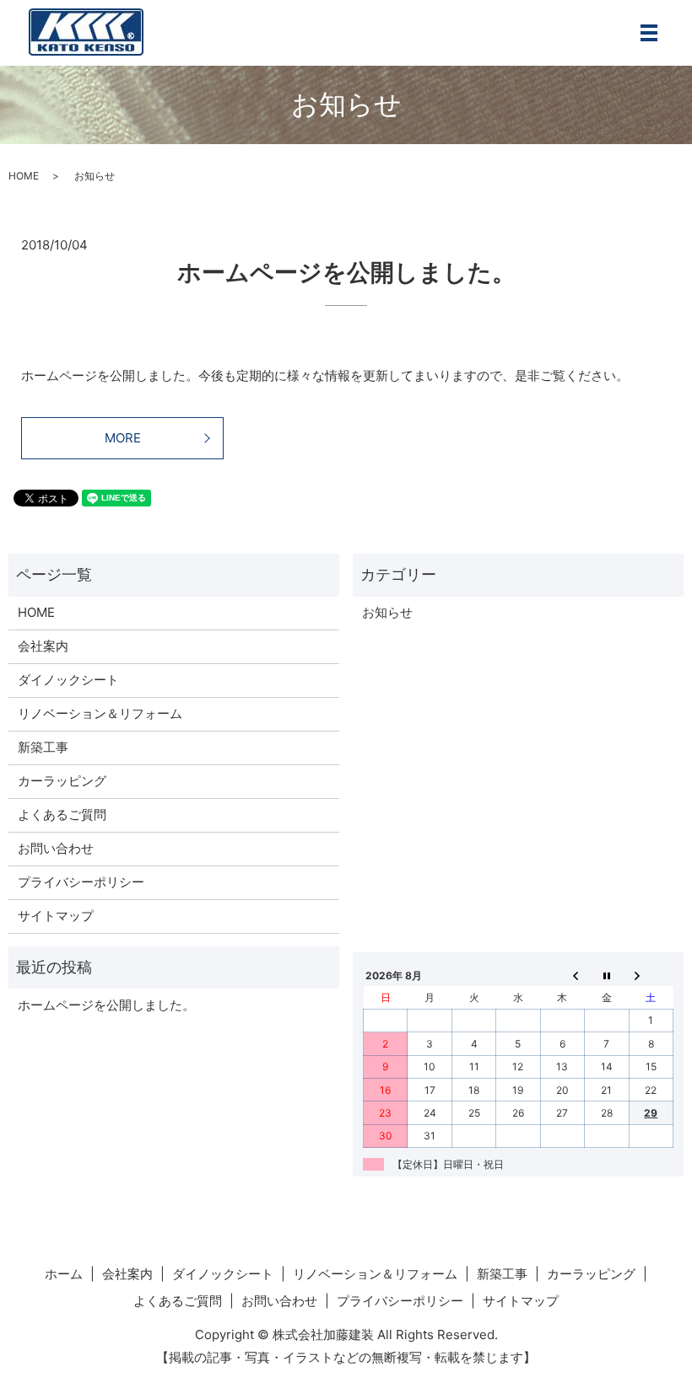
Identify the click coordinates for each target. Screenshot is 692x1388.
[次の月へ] (651, 975)
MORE (123, 438)
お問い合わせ (56, 848)
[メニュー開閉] (649, 32)
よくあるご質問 (62, 815)
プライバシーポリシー (81, 882)
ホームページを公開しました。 (346, 272)
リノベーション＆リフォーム (100, 713)
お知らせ (387, 612)
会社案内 (43, 646)
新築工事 (43, 747)
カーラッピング (62, 781)
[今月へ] (607, 975)
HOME (23, 175)
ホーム (64, 1274)
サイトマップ (56, 916)
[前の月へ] (562, 975)
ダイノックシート (68, 680)
